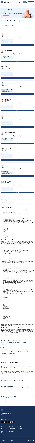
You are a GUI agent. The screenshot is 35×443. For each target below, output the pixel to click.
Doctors (5, 22)
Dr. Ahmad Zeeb (8, 99)
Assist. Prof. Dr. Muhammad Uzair (11, 83)
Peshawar (8, 22)
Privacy (12, 440)
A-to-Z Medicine (20, 428)
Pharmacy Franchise (12, 428)
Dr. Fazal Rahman (8, 50)
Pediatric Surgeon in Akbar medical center (7, 342)
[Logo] (2, 410)
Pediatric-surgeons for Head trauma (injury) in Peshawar (9, 351)
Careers (2, 432)
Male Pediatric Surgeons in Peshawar (6, 359)
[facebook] (30, 440)
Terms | (10, 440)
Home (1, 22)
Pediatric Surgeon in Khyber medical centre (7, 344)
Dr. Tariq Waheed (8, 165)
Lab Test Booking (11, 431)
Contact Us (2, 435)
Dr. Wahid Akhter (8, 115)
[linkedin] (33, 440)
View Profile (17, 61)
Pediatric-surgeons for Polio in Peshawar (24, 351)
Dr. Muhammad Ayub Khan (10, 132)
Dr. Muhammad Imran (9, 148)
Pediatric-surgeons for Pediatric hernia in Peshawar (8, 353)
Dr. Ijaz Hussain (8, 181)
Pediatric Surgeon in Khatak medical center (20, 342)
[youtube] (28, 440)
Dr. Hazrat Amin (8, 66)
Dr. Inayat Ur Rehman (9, 33)
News (2, 431)
